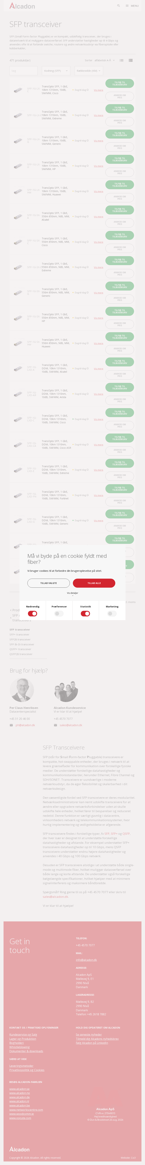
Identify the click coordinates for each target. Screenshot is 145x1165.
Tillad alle (94, 583)
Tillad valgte (48, 583)
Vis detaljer (72, 594)
